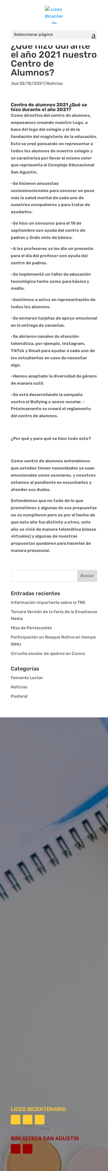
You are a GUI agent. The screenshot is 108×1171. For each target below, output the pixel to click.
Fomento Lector (27, 677)
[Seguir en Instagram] (27, 1119)
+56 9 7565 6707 (40, 1029)
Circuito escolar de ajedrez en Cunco (48, 653)
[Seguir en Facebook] (15, 1119)
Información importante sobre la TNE (48, 602)
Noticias (54, 83)
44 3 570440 (37, 1011)
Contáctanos (42, 1073)
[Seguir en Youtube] (39, 1119)
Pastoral (19, 696)
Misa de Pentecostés (31, 627)
